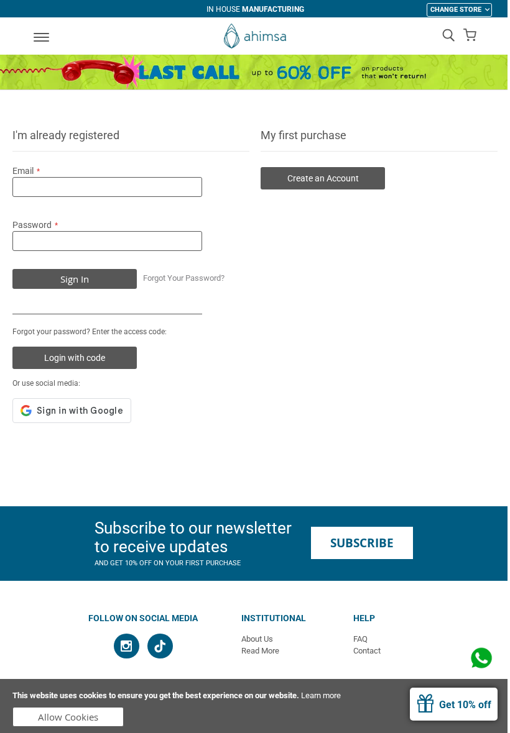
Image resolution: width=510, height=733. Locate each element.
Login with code (74, 358)
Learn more (321, 695)
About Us (257, 639)
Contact (367, 650)
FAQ (360, 639)
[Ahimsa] (255, 36)
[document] (255, 706)
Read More (260, 650)
